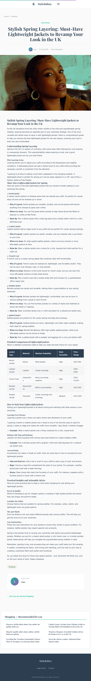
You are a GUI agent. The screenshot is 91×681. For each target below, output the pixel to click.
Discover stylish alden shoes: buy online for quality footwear (23, 625)
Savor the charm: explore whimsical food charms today (64, 640)
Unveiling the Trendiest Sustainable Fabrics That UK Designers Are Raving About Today (23, 640)
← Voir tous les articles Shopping (20, 596)
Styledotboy (45, 4)
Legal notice (41, 668)
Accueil (6, 16)
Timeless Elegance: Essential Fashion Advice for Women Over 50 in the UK (66, 633)
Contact (51, 668)
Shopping (14, 16)
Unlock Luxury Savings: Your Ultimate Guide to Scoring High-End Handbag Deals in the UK (67, 625)
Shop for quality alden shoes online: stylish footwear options (22, 633)
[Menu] (58, 4)
